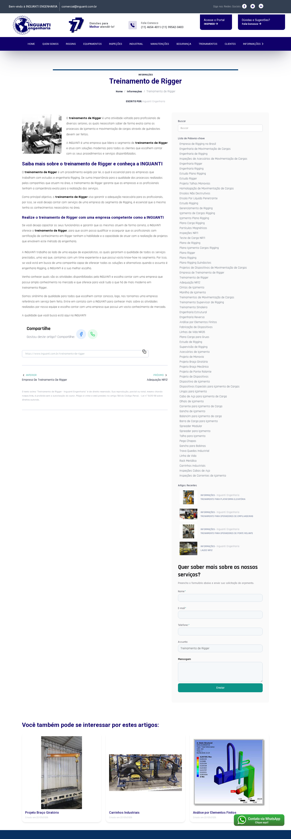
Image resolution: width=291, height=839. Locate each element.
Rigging (71, 43)
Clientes (230, 43)
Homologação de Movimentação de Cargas (207, 188)
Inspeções (115, 43)
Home (31, 43)
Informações (252, 43)
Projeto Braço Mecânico (194, 367)
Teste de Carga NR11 (192, 238)
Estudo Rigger (188, 178)
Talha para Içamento (192, 436)
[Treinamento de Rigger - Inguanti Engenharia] (32, 25)
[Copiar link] (144, 352)
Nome (182, 591)
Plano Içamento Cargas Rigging (199, 248)
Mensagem (184, 659)
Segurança (183, 43)
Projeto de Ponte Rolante (195, 372)
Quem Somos (50, 43)
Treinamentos (208, 43)
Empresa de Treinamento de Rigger (202, 273)
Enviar (220, 688)
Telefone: (183, 625)
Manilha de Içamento (193, 292)
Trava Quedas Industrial (194, 451)
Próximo (158, 375)
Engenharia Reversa (192, 317)
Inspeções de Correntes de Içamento (203, 476)
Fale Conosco (250, 24)
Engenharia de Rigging (193, 154)
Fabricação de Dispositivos (196, 327)
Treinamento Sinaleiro (193, 307)
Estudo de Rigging (191, 342)
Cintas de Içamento (192, 287)
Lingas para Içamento (193, 391)
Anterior (31, 375)
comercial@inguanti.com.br (79, 6)
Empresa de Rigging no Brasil (198, 144)
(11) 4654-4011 (151, 27)
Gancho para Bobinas (193, 446)
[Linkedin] (261, 6)
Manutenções (160, 43)
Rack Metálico (188, 461)
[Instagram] (252, 6)
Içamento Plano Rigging (194, 218)
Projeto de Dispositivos (194, 377)
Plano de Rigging (190, 243)
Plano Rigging (188, 258)
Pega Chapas (188, 441)
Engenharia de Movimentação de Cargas (205, 149)
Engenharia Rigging (192, 169)
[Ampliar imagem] (42, 134)
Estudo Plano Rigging (193, 174)
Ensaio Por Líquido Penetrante (199, 198)
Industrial (136, 43)
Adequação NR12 (190, 282)
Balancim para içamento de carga (201, 416)
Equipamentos (92, 43)
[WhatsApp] (93, 334)
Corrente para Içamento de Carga (201, 406)
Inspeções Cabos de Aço (195, 471)
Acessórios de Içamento (195, 352)
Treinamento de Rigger (194, 278)
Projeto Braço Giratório (194, 362)
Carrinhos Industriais (192, 466)
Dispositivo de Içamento (195, 381)
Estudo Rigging (189, 203)
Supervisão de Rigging (193, 347)
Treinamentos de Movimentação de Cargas (207, 297)
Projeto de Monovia (192, 357)
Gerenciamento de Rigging (196, 208)
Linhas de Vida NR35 (192, 332)
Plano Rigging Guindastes (195, 263)
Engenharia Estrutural (193, 312)
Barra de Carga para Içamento (199, 421)
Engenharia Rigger (191, 164)
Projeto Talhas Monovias (195, 183)
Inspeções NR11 (189, 233)
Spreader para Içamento (195, 431)
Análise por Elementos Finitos (198, 322)
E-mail (182, 608)
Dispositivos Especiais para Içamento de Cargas (210, 386)
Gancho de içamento (192, 411)
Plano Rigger (187, 253)
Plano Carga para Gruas (194, 337)
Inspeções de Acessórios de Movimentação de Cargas (213, 159)
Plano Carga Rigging (192, 223)
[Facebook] (244, 6)
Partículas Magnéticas (193, 228)
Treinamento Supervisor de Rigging (202, 302)
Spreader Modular (191, 426)
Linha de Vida (188, 456)
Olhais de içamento (192, 401)
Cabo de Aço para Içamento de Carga (203, 396)
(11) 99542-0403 (172, 27)
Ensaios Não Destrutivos (195, 193)
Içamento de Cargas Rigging (197, 213)
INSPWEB (209, 24)
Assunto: (183, 642)
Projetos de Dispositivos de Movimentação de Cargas (213, 268)
